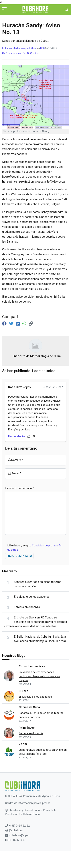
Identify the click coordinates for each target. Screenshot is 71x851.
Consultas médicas (32, 666)
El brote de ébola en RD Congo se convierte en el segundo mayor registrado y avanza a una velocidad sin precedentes (35, 622)
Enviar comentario (19, 555)
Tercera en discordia (27, 607)
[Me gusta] (28, 436)
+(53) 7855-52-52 (19, 825)
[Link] (31, 323)
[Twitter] (12, 323)
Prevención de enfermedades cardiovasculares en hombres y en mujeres (39, 676)
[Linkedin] (18, 323)
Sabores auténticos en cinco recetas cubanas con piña (41, 715)
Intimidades (27, 727)
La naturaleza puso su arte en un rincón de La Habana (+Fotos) (43, 752)
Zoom (23, 744)
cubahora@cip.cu (19, 835)
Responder (15, 436)
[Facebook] (5, 323)
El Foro (23, 691)
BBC (42, 48)
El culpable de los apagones (32, 596)
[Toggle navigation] (66, 9)
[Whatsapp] (24, 323)
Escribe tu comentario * (19, 488)
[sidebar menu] (4, 9)
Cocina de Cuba (29, 707)
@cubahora (15, 830)
